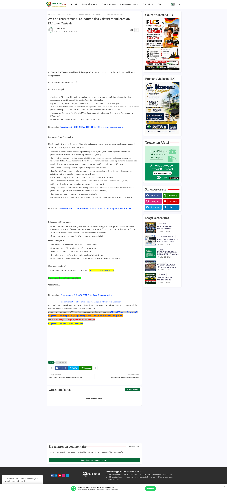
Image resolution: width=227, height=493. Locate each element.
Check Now (18, 481)
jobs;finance (60, 14)
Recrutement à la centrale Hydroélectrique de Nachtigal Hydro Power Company (96, 208)
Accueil (74, 4)
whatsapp (172, 195)
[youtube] (59, 475)
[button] (173, 4)
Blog (160, 4)
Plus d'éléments (132, 390)
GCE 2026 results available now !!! (164, 228)
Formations (148, 4)
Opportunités (108, 4)
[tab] (74, 4)
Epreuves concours (129, 4)
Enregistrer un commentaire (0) (94, 460)
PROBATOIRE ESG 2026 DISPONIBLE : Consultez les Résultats (167, 253)
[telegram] (67, 475)
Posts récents (88, 4)
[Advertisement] (94, 50)
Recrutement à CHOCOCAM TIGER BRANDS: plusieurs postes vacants (91, 127)
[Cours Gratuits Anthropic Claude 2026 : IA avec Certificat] (150, 240)
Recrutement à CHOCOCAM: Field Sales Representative (86, 295)
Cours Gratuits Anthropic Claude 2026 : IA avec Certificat (167, 240)
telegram (155, 207)
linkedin (173, 207)
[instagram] (63, 475)
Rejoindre (150, 488)
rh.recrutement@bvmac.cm (101, 270)
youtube (173, 201)
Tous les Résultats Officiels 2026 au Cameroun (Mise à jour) (167, 279)
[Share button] (95, 368)
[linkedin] (56, 475)
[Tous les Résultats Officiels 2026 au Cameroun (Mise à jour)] (150, 278)
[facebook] (52, 475)
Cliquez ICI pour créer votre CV (124, 312)
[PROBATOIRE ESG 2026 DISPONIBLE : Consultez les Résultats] (150, 253)
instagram (155, 201)
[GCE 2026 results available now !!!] (150, 227)
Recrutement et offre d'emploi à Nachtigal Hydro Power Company (91, 302)
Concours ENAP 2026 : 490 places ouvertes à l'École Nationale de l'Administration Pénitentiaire (166, 266)
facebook (155, 195)
